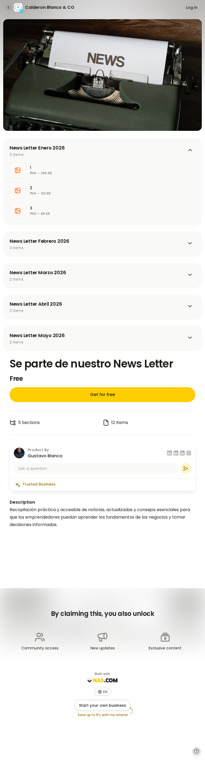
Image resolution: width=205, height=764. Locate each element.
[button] (102, 692)
